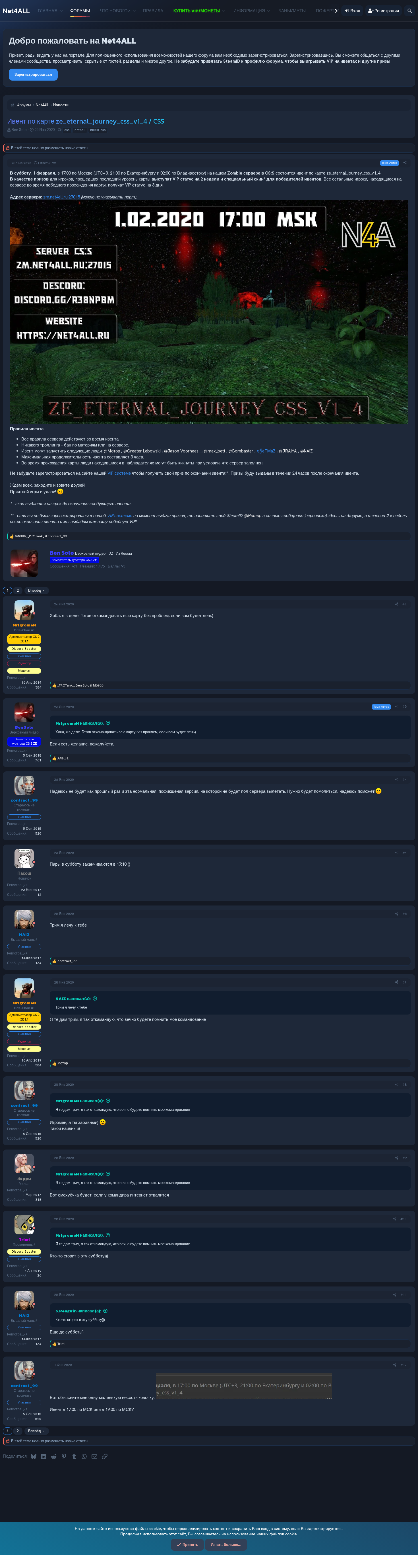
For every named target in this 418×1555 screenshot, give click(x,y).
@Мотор (112, 451)
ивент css (98, 130)
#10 (403, 1219)
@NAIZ (306, 451)
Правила (153, 10)
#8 (404, 1084)
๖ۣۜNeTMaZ (266, 451)
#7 (404, 982)
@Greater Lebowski (142, 451)
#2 (404, 604)
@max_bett (214, 451)
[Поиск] (409, 10)
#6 (404, 913)
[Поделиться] (405, 162)
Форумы (80, 10)
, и (41, 536)
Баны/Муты (292, 10)
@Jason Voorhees (181, 451)
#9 (404, 1158)
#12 (403, 1365)
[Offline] (34, 614)
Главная (47, 10)
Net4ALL (16, 11)
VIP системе (119, 473)
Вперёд (34, 590)
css (67, 130)
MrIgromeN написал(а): (79, 723)
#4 (404, 779)
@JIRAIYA (288, 451)
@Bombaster (241, 451)
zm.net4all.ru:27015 (61, 197)
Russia (126, 553)
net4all (80, 130)
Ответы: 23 (47, 163)
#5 (404, 853)
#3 (404, 706)
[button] (61, 10)
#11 (403, 1294)
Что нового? (115, 10)
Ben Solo (19, 129)
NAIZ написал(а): (73, 998)
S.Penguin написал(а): (78, 1311)
